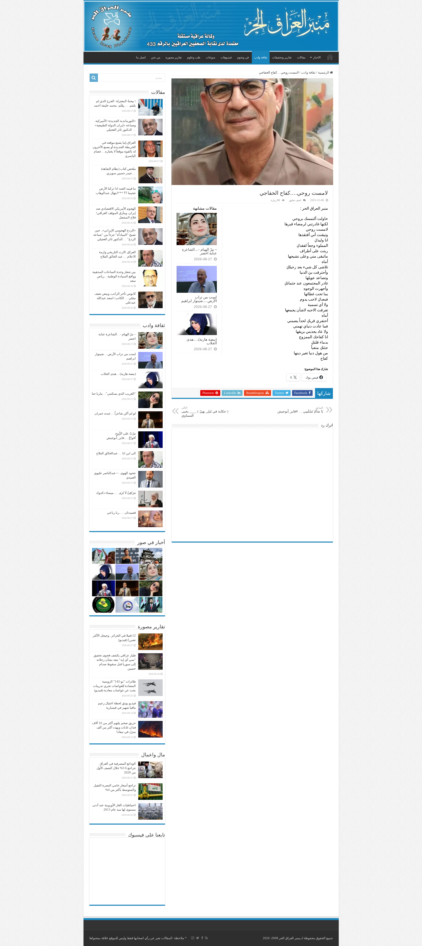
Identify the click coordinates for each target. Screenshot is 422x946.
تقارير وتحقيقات (282, 57)
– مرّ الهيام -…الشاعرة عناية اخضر (199, 251)
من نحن (155, 57)
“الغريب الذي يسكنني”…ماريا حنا (114, 393)
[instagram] (193, 938)
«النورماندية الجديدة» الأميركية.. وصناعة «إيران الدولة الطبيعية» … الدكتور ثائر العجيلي (115, 125)
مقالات (301, 57)
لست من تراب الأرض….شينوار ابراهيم (199, 299)
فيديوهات (226, 57)
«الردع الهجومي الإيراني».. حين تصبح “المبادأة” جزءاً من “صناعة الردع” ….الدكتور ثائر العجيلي (114, 234)
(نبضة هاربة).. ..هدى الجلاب (202, 341)
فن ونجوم (243, 57)
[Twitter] (198, 938)
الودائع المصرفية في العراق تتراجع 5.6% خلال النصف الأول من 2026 (116, 768)
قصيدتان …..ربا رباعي (121, 512)
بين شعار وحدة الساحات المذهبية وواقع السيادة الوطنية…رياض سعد (114, 276)
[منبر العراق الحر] (211, 26)
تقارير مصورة (174, 57)
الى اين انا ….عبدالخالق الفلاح (116, 453)
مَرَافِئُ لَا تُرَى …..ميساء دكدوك (116, 493)
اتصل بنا (141, 57)
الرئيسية (330, 57)
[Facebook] (202, 938)
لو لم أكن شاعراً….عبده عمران (115, 413)
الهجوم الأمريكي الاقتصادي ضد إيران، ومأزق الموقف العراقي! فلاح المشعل (116, 213)
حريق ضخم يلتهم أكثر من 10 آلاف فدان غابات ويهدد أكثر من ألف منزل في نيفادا (114, 727)
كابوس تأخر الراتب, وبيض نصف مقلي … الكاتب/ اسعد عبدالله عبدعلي (115, 298)
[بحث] (94, 78)
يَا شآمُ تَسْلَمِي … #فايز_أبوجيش (300, 409)
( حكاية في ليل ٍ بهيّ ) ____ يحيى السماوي (204, 411)
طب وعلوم (193, 57)
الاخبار (317, 57)
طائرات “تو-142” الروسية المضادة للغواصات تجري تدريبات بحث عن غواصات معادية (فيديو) (114, 686)
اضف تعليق (295, 200)
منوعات (210, 57)
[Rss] (206, 938)
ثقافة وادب (260, 57)
